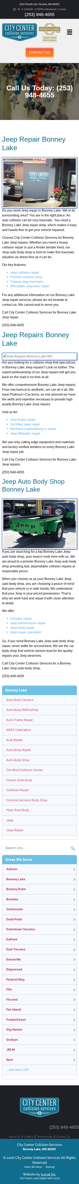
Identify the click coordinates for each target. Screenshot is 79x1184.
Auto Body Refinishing (22, 710)
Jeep (9, 820)
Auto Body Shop (17, 760)
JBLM (10, 1049)
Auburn (11, 869)
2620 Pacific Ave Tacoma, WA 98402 (39, 4)
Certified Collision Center (24, 770)
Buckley (12, 899)
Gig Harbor (14, 1029)
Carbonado (14, 909)
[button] (69, 32)
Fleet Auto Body (17, 810)
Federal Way (15, 979)
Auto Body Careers (19, 700)
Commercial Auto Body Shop (26, 800)
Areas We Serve (33, 1167)
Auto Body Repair (18, 750)
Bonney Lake (15, 879)
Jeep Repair (14, 830)
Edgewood (14, 969)
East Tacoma (15, 949)
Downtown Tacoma (20, 929)
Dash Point (14, 919)
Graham (12, 1040)
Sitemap (50, 1167)
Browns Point (16, 889)
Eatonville (13, 959)
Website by (39, 1174)
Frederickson (16, 1019)
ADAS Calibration (18, 730)
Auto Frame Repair (19, 720)
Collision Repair (17, 790)
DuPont (11, 939)
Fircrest (12, 999)
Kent (9, 1060)
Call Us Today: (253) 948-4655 (39, 91)
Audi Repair (14, 740)
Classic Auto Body (19, 780)
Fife (9, 989)
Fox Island (13, 1009)
